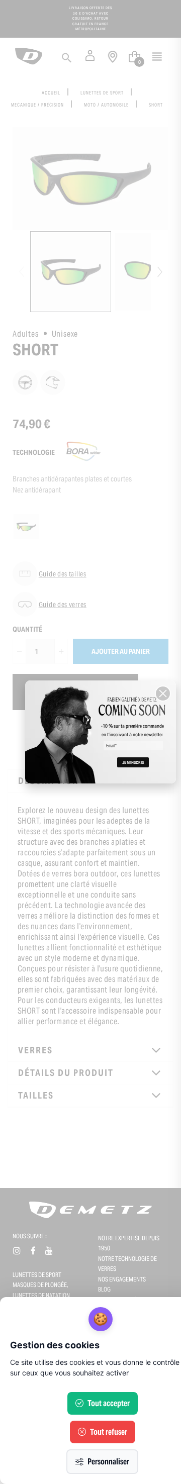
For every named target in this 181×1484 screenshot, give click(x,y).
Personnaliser (108, 1461)
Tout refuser (108, 1432)
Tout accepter (108, 1403)
